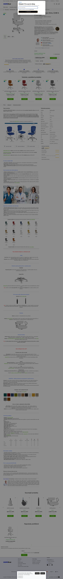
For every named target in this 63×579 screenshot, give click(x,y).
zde (28, 574)
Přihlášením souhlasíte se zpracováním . (26, 9)
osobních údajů (31, 9)
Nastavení (20, 576)
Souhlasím (42, 573)
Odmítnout (37, 573)
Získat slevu (29, 11)
